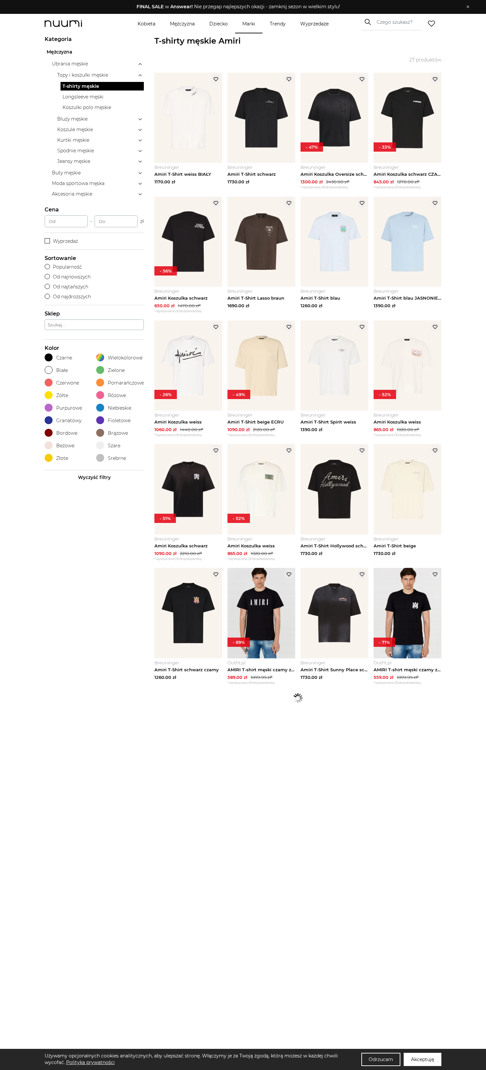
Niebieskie (119, 408)
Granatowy (68, 421)
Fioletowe (119, 421)
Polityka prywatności (90, 1062)
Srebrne (117, 458)
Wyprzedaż (65, 241)
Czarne (64, 358)
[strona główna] (74, 23)
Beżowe (65, 446)
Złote (62, 458)
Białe (62, 370)
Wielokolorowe (125, 358)
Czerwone (67, 383)
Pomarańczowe (126, 383)
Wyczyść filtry (94, 477)
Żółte (62, 395)
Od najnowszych (72, 277)
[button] (238, 7)
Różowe (117, 395)
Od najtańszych (70, 287)
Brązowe (118, 433)
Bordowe (66, 433)
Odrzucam (381, 1059)
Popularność (67, 267)
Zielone (116, 370)
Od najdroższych (72, 297)
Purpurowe (69, 408)
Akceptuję (422, 1059)
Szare (114, 446)
